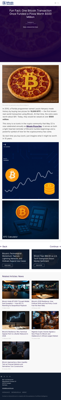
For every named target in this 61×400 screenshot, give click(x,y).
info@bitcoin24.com (8, 388)
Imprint (24, 392)
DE (4, 376)
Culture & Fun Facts (32, 27)
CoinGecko (6, 160)
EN (1, 376)
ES (7, 376)
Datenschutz (6, 392)
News (24, 27)
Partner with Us (16, 392)
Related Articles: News (13, 276)
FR (9, 376)
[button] (55, 3)
